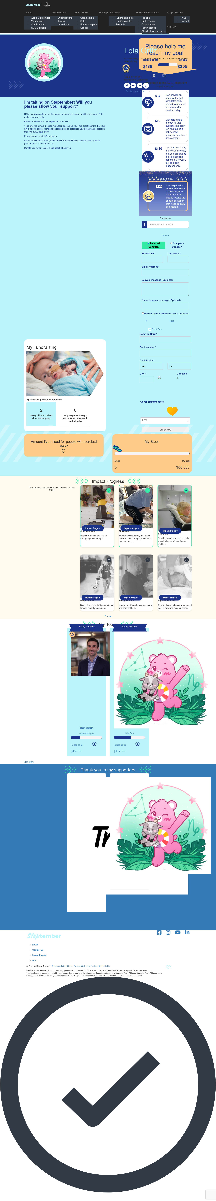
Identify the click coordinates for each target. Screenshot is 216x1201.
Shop (170, 12)
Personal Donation (154, 245)
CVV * (143, 373)
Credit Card (157, 329)
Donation (182, 373)
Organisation (87, 17)
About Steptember (40, 17)
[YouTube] (178, 932)
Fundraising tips (124, 21)
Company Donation (178, 245)
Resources (115, 12)
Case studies (148, 24)
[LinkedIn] (187, 932)
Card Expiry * (147, 360)
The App (103, 12)
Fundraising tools (125, 17)
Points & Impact (88, 24)
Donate (165, 235)
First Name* (148, 253)
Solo (82, 21)
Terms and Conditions (62, 966)
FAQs (183, 17)
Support (179, 12)
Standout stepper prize (153, 31)
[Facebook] (159, 932)
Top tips (146, 17)
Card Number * (148, 347)
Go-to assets (148, 21)
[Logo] (37, 4)
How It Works (81, 12)
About (28, 12)
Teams (61, 21)
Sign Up (171, 26)
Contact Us (37, 949)
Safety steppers (133, 91)
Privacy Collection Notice (85, 966)
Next (172, 320)
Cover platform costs (152, 401)
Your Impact (37, 21)
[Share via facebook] (127, 85)
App (34, 960)
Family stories (149, 27)
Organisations (65, 17)
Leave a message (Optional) (157, 280)
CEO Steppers (38, 27)
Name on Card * (148, 334)
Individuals (63, 24)
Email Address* (150, 266)
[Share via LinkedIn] (140, 85)
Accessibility (104, 966)
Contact (185, 21)
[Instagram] (168, 932)
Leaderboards (59, 12)
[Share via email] (133, 85)
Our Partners (37, 24)
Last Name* (174, 253)
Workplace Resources (147, 12)
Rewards (120, 24)
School (84, 27)
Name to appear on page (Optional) (161, 300)
